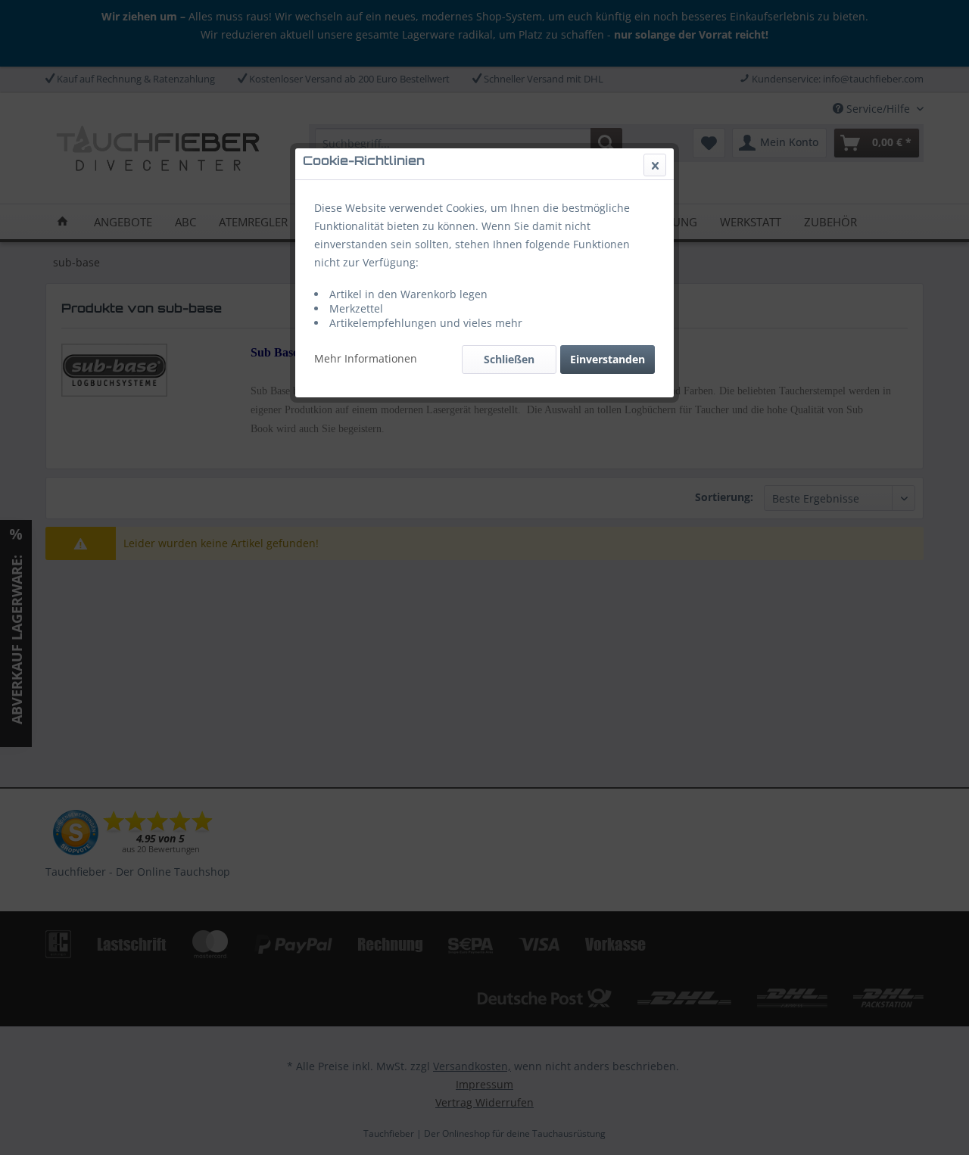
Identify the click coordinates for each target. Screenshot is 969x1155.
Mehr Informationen (365, 358)
